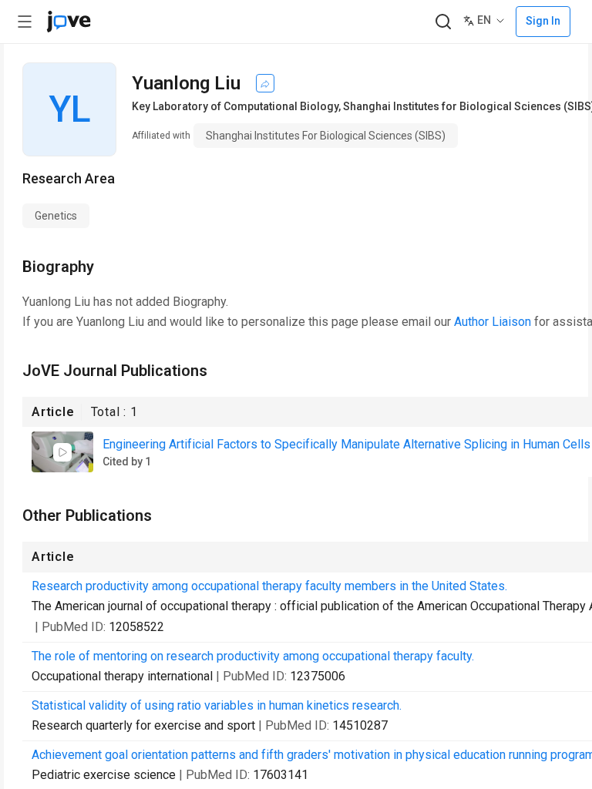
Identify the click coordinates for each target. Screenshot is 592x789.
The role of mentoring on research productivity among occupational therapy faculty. (253, 656)
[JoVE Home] (68, 21)
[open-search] (443, 22)
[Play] (62, 452)
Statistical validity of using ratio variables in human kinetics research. (217, 705)
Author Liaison (492, 321)
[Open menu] (24, 21)
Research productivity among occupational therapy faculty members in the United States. (269, 586)
